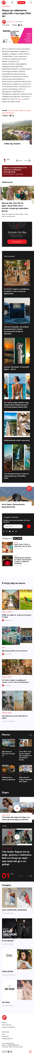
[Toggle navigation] (30, 2)
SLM (21, 1047)
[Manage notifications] (30, 1051)
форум (11, 113)
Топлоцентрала (13, 110)
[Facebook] (19, 25)
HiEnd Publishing (12, 1045)
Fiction (10, 1047)
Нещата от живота (8, 1027)
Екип (3, 1034)
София (28, 110)
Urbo (19, 99)
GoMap (22, 2)
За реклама (5, 1032)
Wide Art (22, 110)
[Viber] (21, 25)
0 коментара (6, 25)
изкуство (5, 113)
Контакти (5, 1036)
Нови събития (6, 6)
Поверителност (7, 1038)
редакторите (11, 21)
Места (4, 1023)
